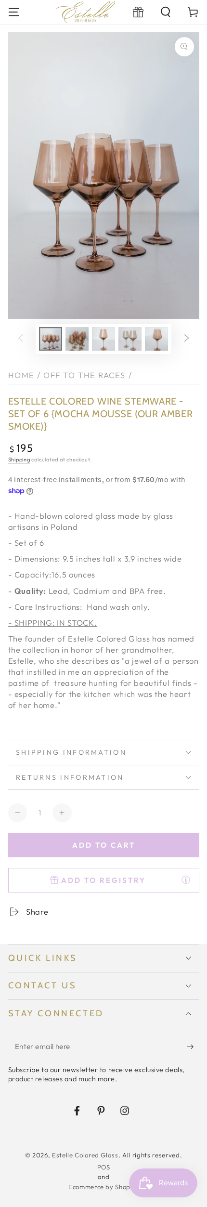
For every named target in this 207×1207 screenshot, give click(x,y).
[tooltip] (186, 879)
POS (103, 1167)
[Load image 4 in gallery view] (130, 339)
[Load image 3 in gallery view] (103, 339)
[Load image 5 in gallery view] (156, 339)
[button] (166, 12)
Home (21, 375)
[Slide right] (186, 339)
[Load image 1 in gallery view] (50, 339)
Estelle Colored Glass (85, 1155)
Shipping (19, 459)
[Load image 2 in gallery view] (77, 339)
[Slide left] (20, 339)
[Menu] (13, 12)
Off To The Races (84, 375)
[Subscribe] (193, 1046)
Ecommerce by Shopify (103, 1187)
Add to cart (103, 845)
